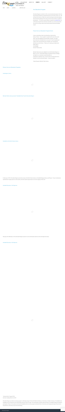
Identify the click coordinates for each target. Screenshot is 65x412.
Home (17, 2)
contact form (57, 20)
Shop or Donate (20, 5)
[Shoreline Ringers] (9, 7)
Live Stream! (23, 2)
